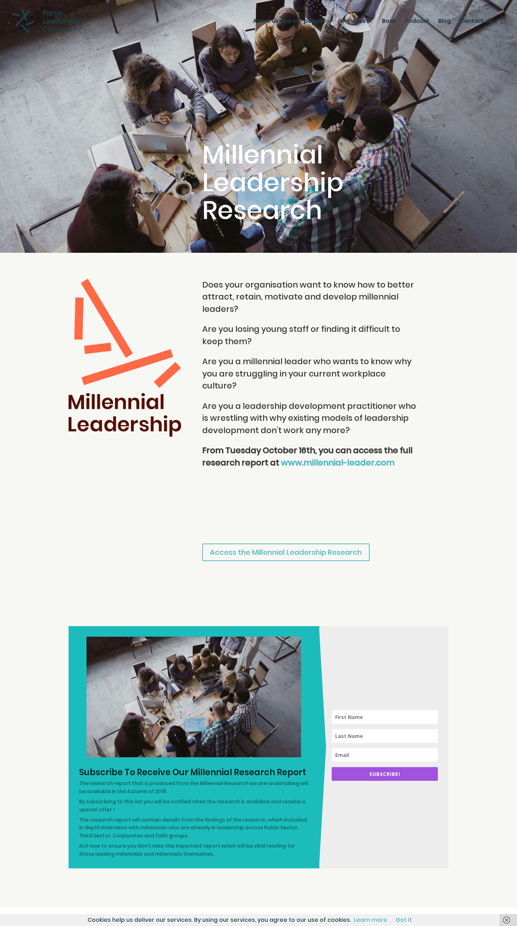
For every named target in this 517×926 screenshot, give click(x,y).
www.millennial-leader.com (338, 462)
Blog (444, 22)
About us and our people (289, 22)
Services (353, 22)
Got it (404, 920)
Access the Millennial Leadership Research (286, 552)
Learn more (370, 920)
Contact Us (476, 22)
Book (389, 22)
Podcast (417, 22)
